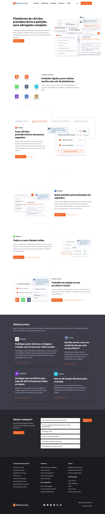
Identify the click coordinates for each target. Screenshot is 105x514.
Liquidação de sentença (19, 473)
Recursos (61, 3)
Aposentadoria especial (19, 481)
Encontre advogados (46, 486)
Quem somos (72, 480)
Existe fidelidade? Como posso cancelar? (52, 446)
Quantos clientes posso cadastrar (50, 436)
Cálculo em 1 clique (18, 467)
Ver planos (85, 3)
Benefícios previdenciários (75, 467)
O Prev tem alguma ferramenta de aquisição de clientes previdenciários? (56, 426)
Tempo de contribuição (19, 478)
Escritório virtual (45, 478)
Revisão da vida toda (18, 470)
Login (77, 3)
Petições (53, 3)
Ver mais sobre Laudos (60, 397)
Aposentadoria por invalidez (21, 484)
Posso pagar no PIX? (47, 431)
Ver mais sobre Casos (70, 364)
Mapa (69, 486)
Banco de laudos (45, 470)
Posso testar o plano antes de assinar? (52, 441)
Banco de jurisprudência (47, 473)
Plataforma (44, 3)
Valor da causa (17, 476)
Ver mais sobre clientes (31, 257)
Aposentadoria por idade (20, 487)
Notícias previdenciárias (47, 492)
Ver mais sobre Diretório (22, 398)
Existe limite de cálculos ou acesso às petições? (54, 420)
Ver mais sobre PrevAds (21, 363)
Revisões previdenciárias (75, 470)
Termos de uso (72, 489)
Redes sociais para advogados (49, 467)
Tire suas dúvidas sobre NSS (48, 489)
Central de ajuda (72, 483)
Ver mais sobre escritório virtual (72, 300)
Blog (68, 3)
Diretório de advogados (47, 476)
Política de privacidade (74, 492)
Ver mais (29, 157)
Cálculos (36, 3)
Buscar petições (71, 215)
